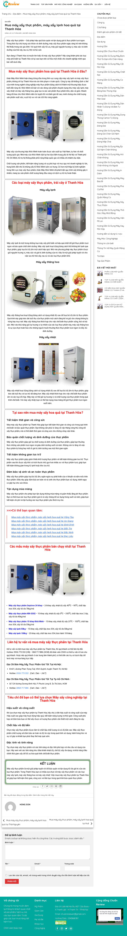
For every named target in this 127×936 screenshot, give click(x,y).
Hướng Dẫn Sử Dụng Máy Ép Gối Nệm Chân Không (110, 148)
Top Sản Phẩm (47, 4)
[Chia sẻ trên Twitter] (47, 786)
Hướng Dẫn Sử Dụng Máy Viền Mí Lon (110, 219)
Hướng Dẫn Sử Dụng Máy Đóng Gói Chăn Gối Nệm (108, 132)
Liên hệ (107, 4)
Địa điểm (98, 4)
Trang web (69, 864)
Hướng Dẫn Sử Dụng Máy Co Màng (110, 81)
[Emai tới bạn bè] (51, 786)
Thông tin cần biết (105, 243)
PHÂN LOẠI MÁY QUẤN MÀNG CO (114, 273)
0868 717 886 (22, 688)
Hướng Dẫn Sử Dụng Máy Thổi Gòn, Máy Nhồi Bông (110, 212)
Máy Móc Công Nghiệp (63, 4)
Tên (7, 864)
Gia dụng (78, 4)
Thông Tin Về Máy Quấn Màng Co (111, 250)
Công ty (100, 22)
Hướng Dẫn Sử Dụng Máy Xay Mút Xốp (110, 227)
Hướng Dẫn (88, 4)
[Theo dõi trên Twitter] (66, 929)
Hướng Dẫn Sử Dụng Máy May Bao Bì (110, 180)
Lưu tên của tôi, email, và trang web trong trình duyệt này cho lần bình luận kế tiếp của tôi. (49, 875)
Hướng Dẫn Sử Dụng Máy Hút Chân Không (110, 156)
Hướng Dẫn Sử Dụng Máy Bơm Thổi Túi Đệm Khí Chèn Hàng (111, 57)
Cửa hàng (101, 27)
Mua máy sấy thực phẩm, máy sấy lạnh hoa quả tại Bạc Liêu (42, 536)
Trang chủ (34, 4)
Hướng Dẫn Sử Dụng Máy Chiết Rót (111, 73)
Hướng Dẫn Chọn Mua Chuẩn (110, 51)
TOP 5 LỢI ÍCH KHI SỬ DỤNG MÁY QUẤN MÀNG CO (114, 306)
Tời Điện (100, 256)
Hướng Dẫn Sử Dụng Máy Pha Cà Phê (110, 188)
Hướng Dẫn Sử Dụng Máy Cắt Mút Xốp (110, 65)
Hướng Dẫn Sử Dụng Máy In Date (109, 172)
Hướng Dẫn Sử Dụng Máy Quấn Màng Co (108, 196)
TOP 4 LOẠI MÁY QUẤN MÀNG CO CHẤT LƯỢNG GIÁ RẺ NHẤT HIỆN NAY (114, 297)
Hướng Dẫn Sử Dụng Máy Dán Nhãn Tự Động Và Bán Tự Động (110, 106)
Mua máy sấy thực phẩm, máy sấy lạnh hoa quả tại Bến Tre (41, 528)
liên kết (48, 795)
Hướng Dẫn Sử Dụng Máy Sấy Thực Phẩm (110, 203)
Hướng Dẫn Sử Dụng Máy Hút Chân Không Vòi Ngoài (110, 164)
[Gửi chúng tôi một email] (71, 929)
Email (38, 864)
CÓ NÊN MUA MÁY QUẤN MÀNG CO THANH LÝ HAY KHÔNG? (115, 289)
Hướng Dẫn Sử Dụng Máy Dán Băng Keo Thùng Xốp (110, 89)
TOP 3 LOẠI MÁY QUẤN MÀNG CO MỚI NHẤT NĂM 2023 (114, 281)
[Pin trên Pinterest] (56, 786)
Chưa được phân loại (106, 18)
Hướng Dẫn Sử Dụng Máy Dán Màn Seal (110, 97)
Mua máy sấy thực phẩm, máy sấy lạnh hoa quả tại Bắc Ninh (42, 532)
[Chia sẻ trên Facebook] (43, 786)
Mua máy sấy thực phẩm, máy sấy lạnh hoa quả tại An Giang (42, 521)
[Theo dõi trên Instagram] (62, 929)
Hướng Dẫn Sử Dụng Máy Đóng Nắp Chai (108, 140)
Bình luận (9, 842)
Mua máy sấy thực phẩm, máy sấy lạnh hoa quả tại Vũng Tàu (42, 517)
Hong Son (32, 33)
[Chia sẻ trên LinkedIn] (61, 786)
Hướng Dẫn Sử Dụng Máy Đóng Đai (108, 124)
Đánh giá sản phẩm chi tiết (109, 32)
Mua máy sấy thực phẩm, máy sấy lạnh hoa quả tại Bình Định (42, 524)
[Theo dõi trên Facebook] (57, 929)
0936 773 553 (22, 673)
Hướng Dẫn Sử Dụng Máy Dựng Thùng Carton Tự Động (111, 116)
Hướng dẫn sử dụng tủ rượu (109, 234)
